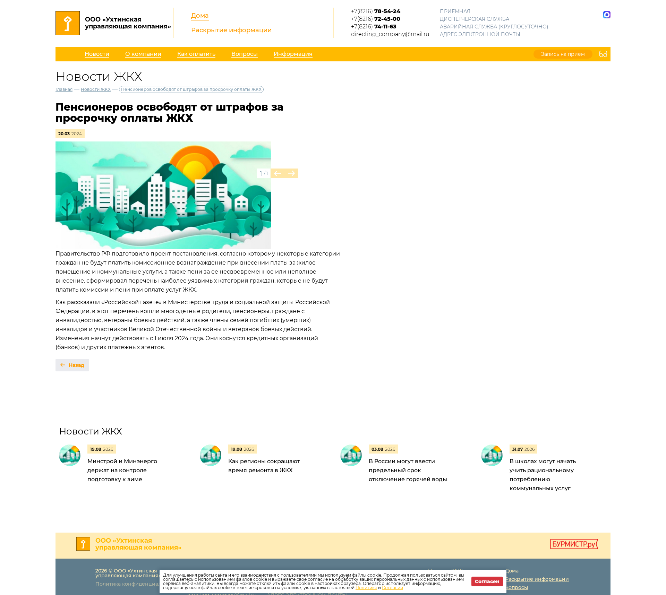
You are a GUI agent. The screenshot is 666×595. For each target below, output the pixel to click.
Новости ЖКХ (96, 89)
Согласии (392, 587)
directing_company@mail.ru (390, 34)
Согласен (487, 581)
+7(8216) (375, 11)
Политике (366, 587)
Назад (76, 365)
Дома (200, 15)
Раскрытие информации (231, 30)
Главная (64, 89)
